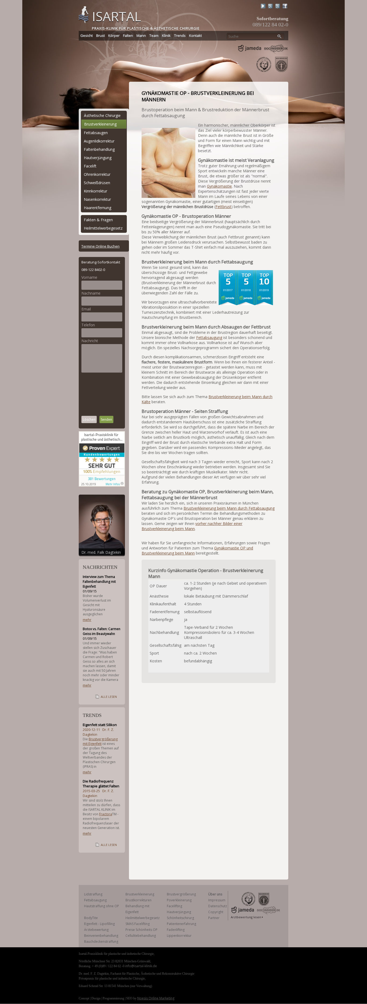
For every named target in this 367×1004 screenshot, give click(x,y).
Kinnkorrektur (95, 191)
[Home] (83, 13)
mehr (87, 619)
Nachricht (89, 340)
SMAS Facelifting (137, 923)
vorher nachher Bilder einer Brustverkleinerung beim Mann (192, 526)
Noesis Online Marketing (155, 998)
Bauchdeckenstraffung (101, 941)
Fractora (105, 814)
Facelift (90, 166)
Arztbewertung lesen (246, 917)
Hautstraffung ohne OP (101, 906)
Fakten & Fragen (98, 219)
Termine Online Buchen (100, 246)
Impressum (216, 900)
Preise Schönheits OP (141, 929)
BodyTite (91, 918)
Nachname (90, 293)
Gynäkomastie (219, 186)
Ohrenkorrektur (97, 174)
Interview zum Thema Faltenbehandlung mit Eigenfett (99, 581)
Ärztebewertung (96, 929)
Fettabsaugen (96, 132)
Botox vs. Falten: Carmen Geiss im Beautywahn (101, 631)
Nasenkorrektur (97, 199)
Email (86, 309)
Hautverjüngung (97, 157)
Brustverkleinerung (100, 124)
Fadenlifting (176, 929)
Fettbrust (223, 206)
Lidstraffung (93, 894)
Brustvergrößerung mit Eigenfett (100, 741)
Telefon (88, 324)
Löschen (89, 419)
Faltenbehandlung (99, 149)
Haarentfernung (97, 207)
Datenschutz (217, 906)
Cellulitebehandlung (140, 935)
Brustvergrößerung (181, 894)
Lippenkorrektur (179, 935)
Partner (214, 918)
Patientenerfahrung (181, 923)
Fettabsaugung (209, 337)
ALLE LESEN (109, 697)
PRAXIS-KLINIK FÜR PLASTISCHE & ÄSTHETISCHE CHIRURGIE (146, 28)
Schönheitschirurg (180, 918)
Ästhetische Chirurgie (102, 115)
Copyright (215, 912)
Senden (106, 419)
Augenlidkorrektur (99, 141)
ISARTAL (116, 16)
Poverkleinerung (179, 900)
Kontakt (195, 35)
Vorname (89, 277)
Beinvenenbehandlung (101, 935)
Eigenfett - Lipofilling (99, 923)
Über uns (215, 894)
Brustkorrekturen (138, 900)
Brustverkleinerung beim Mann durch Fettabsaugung (229, 508)
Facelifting (174, 906)
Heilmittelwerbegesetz (103, 228)
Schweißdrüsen (97, 182)
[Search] (280, 37)
